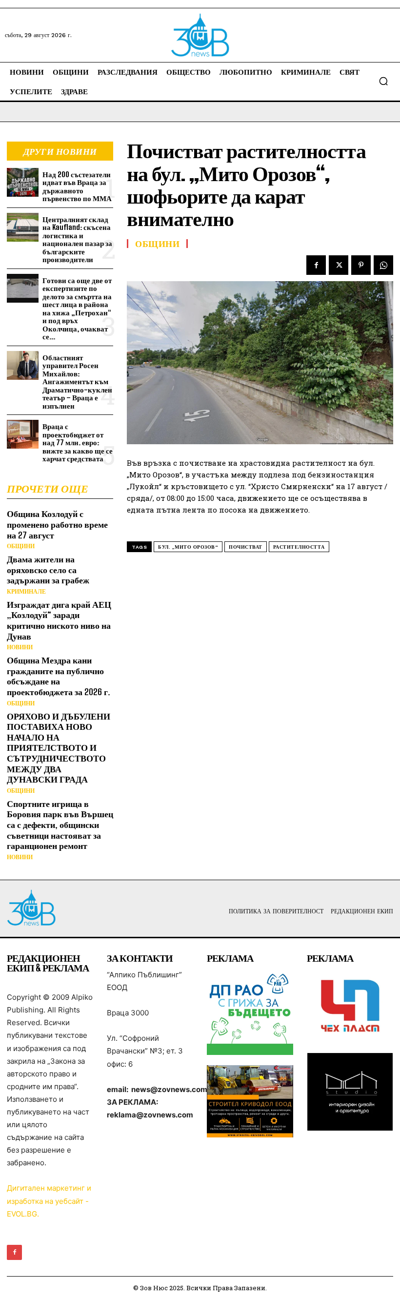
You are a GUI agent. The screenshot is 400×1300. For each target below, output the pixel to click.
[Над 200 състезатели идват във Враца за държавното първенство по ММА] (23, 182)
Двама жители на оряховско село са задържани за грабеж (48, 569)
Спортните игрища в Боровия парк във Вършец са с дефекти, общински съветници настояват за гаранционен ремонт (60, 824)
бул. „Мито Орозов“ (188, 547)
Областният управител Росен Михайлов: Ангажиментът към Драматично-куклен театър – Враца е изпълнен (77, 381)
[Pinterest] (361, 265)
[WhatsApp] (383, 265)
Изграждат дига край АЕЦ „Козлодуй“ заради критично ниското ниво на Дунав (59, 620)
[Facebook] (316, 265)
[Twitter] (338, 265)
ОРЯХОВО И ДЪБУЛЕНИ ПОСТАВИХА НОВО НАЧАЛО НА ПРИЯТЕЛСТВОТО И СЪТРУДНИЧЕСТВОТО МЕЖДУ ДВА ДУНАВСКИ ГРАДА (58, 748)
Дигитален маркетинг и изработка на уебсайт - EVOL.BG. (49, 1200)
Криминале (26, 592)
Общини (21, 546)
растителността (299, 547)
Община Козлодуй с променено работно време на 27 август (57, 524)
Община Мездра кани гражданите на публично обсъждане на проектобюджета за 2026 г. (58, 676)
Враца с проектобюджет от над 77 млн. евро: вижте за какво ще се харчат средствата (77, 442)
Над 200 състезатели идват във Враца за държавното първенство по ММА (77, 186)
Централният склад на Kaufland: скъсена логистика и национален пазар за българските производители (77, 239)
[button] (383, 81)
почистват (245, 547)
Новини (20, 647)
